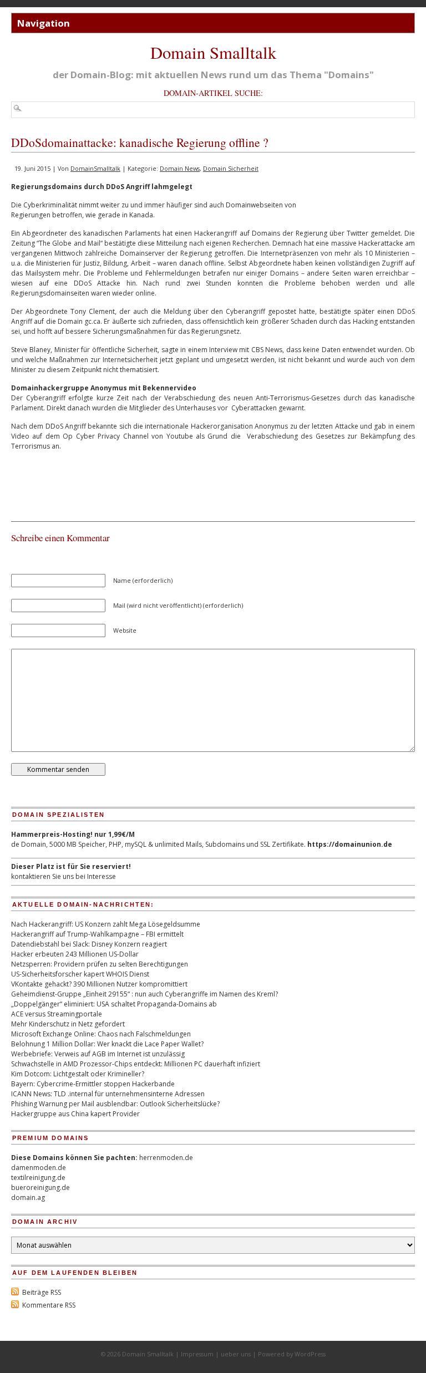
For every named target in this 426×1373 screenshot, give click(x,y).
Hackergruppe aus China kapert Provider (75, 1113)
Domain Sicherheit (230, 168)
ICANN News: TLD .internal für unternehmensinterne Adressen (108, 1094)
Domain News (180, 168)
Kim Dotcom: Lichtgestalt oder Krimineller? (77, 1074)
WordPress (310, 1354)
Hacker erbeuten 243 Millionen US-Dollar (75, 954)
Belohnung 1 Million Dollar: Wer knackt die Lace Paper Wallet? (107, 1044)
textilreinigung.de (38, 1177)
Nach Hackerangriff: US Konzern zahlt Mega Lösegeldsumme (105, 924)
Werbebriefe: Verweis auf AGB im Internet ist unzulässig (98, 1054)
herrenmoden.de (166, 1157)
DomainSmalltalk (95, 168)
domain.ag (28, 1197)
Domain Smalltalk (213, 52)
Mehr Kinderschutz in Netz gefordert (68, 1024)
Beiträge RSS (41, 1292)
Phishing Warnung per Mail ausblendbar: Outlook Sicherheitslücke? (115, 1103)
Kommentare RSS (48, 1305)
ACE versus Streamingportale (56, 1014)
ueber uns (236, 1354)
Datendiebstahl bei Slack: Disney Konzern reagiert (89, 944)
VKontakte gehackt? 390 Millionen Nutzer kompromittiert (99, 984)
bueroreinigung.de (40, 1187)
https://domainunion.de (349, 844)
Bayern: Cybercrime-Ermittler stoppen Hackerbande (93, 1084)
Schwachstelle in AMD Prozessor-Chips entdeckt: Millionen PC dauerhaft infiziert (135, 1064)
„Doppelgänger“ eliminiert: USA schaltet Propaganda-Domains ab (114, 1004)
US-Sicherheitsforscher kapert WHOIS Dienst (80, 974)
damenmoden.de (38, 1167)
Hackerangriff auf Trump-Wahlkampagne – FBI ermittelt (97, 934)
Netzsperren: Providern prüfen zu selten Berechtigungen (99, 964)
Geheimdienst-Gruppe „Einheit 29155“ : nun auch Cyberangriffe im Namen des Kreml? (144, 994)
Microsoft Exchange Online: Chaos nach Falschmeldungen (101, 1034)
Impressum (197, 1354)
